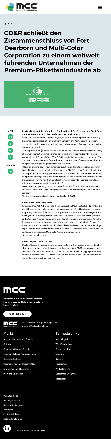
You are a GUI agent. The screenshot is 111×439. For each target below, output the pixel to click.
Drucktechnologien (64, 349)
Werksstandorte (63, 369)
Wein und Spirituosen (13, 373)
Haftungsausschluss (12, 400)
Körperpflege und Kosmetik (16, 369)
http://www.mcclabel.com (34, 235)
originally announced (51, 196)
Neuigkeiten (61, 364)
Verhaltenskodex (11, 396)
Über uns (60, 354)
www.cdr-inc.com (51, 258)
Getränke (7, 344)
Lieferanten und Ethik (66, 373)
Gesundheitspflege (12, 359)
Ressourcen (61, 378)
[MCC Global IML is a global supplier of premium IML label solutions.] (10, 324)
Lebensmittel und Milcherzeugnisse (19, 354)
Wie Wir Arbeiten (64, 344)
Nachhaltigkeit (62, 339)
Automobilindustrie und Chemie (18, 339)
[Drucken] (10, 172)
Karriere (59, 359)
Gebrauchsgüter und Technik (16, 349)
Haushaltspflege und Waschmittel (19, 364)
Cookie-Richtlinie (11, 414)
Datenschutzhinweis (12, 419)
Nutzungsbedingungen (13, 405)
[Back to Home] (27, 7)
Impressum (8, 409)
